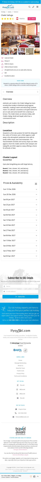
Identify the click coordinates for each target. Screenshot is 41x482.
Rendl (15, 116)
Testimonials (20, 371)
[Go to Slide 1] (5, 51)
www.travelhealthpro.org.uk (20, 455)
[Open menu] (37, 6)
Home (20, 360)
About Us (20, 365)
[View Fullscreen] (36, 184)
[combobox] (20, 91)
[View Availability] (34, 476)
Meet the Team (20, 368)
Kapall (21, 116)
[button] (20, 35)
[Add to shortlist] (31, 476)
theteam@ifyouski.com (22, 417)
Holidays (3, 11)
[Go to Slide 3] (22, 51)
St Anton (16, 11)
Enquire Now (22, 409)
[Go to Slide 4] (30, 51)
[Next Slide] (38, 35)
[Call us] (33, 7)
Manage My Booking (20, 363)
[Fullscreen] (37, 44)
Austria (9, 11)
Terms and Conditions (20, 376)
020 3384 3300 (22, 413)
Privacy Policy (20, 373)
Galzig (10, 116)
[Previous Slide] (3, 35)
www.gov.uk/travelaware (20, 449)
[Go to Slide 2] (13, 51)
